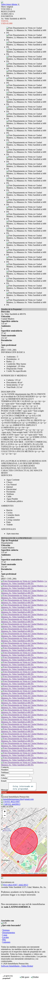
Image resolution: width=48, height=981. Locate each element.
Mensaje (4, 790)
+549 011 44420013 (11, 804)
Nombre (4, 770)
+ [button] (5, 811)
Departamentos (8, 932)
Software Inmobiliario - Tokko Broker (17, 966)
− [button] (5, 815)
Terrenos (6, 930)
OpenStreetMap (33, 873)
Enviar (4, 792)
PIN (3, 775)
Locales (5, 937)
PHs (4, 940)
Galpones (6, 942)
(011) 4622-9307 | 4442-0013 (15, 885)
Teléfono (5, 772)
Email (3, 781)
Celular (4, 778)
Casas (4, 935)
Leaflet (23, 873)
